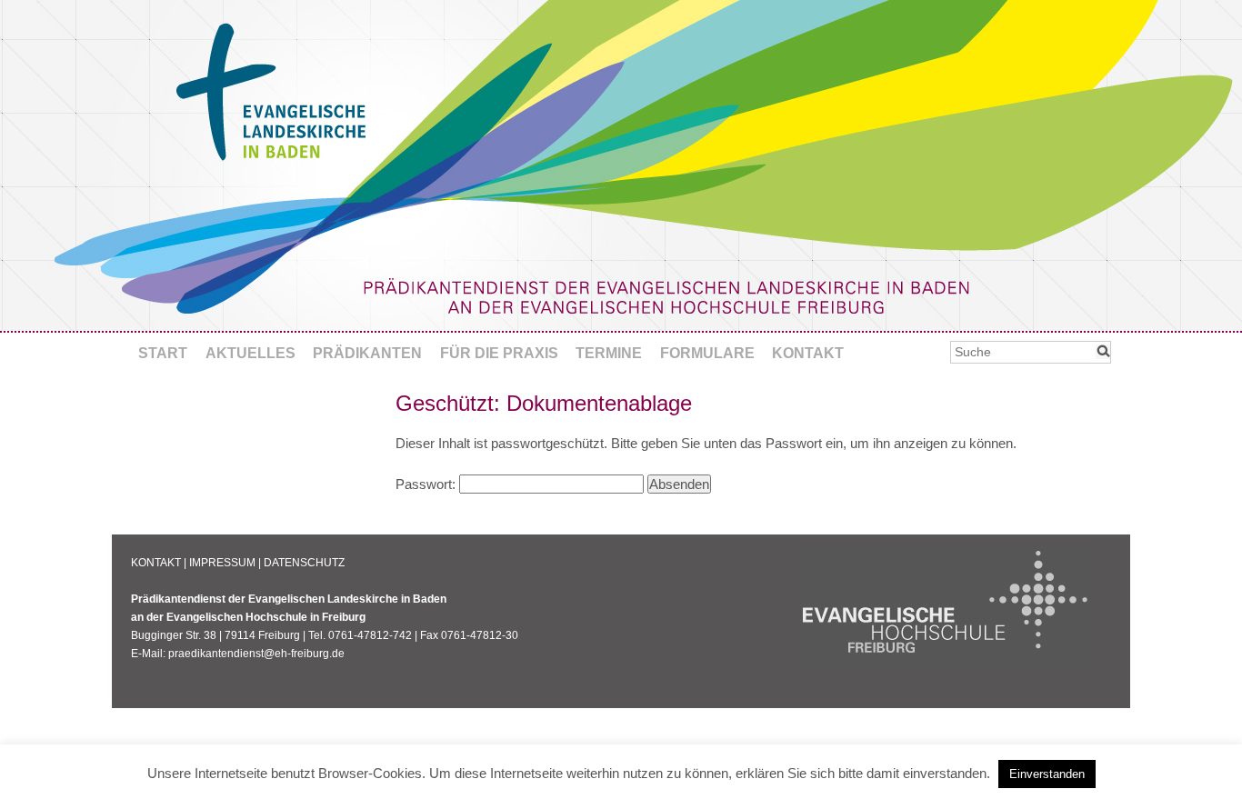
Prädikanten (367, 353)
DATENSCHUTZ (304, 562)
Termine (609, 353)
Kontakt (808, 353)
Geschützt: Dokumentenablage (544, 403)
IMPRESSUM (222, 562)
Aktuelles (250, 353)
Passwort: (427, 484)
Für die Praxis (499, 353)
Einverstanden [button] (1047, 774)
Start (162, 353)
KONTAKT (156, 562)
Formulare (707, 353)
